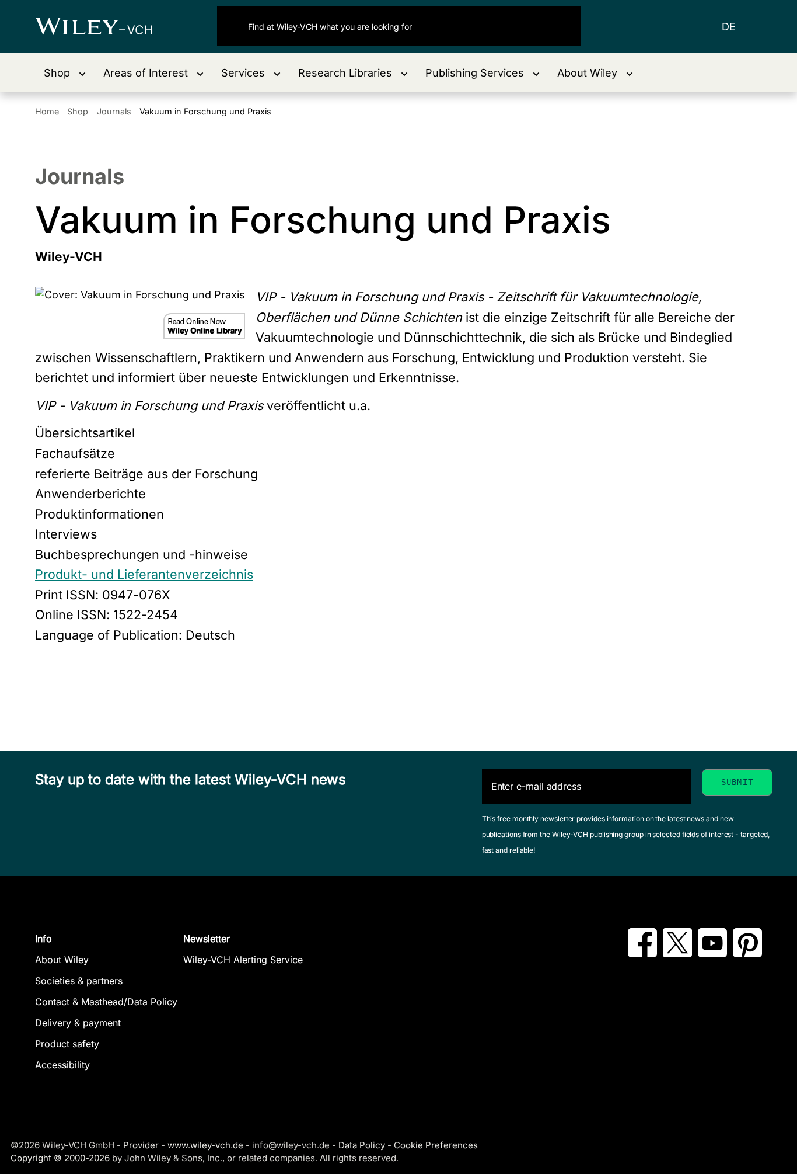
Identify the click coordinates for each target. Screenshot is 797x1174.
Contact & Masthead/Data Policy (106, 1002)
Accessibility (62, 1065)
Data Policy (361, 1145)
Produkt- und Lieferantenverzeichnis (144, 574)
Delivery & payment (78, 1023)
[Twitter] (677, 954)
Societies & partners (79, 981)
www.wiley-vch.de (205, 1145)
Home (47, 111)
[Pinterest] (747, 954)
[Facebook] (642, 954)
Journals (114, 111)
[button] (65, 72)
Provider (141, 1145)
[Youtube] (712, 954)
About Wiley (62, 959)
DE (729, 26)
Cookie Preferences (436, 1145)
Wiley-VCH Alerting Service (243, 959)
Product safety (67, 1044)
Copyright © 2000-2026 (60, 1157)
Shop (77, 111)
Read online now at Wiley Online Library (204, 326)
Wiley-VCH (103, 26)
